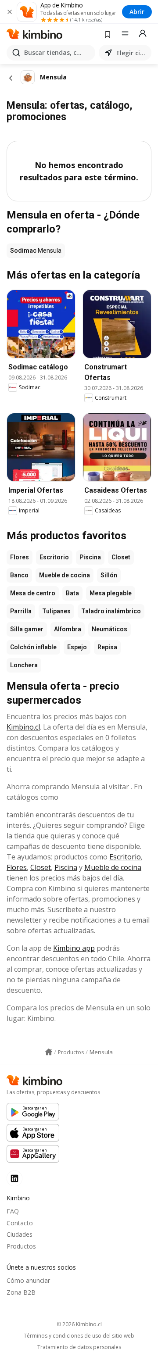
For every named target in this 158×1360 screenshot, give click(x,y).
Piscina (90, 557)
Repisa (107, 647)
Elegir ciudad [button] (132, 53)
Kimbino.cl (23, 727)
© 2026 (79, 1324)
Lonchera (24, 665)
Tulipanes (56, 611)
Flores (19, 557)
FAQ (13, 1211)
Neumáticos (109, 629)
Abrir (136, 11)
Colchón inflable (33, 647)
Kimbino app (74, 948)
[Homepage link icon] (48, 1052)
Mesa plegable (111, 593)
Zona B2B (21, 1292)
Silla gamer (26, 629)
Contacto (20, 1223)
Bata (72, 593)
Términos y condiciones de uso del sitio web (79, 1335)
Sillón (109, 575)
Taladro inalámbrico (111, 611)
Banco (19, 575)
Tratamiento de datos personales (79, 1347)
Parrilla (21, 611)
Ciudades (19, 1234)
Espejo (77, 647)
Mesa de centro (32, 593)
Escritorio (54, 557)
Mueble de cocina (64, 575)
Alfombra (67, 629)
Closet (120, 557)
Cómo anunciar (28, 1280)
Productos (21, 1246)
